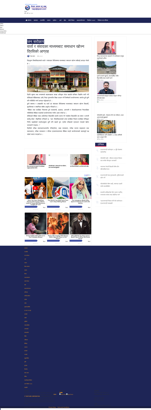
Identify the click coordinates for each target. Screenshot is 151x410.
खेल (65, 20)
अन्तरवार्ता (26, 328)
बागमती (25, 350)
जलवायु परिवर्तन (3, 31)
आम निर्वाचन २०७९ (28, 383)
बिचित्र (25, 343)
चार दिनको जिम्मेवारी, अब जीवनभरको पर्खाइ (79, 166)
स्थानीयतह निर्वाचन (28, 380)
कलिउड (26, 292)
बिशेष (25, 336)
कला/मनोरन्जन (81, 20)
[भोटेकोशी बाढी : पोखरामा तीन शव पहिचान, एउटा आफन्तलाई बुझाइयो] (58, 155)
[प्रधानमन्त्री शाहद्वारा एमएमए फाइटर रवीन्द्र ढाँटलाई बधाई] (106, 93)
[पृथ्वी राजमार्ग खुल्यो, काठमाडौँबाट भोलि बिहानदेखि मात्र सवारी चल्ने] (106, 73)
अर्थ (60, 20)
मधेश (25, 303)
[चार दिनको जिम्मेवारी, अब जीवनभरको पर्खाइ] (79, 164)
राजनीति (42, 20)
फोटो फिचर (71, 20)
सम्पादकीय (26, 332)
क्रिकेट (26, 369)
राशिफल (1, 25)
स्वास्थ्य (25, 347)
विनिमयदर (2, 29)
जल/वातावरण (27, 277)
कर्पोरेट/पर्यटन (27, 295)
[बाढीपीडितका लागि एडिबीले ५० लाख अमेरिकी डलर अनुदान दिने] (106, 132)
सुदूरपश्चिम (26, 358)
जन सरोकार (35, 41)
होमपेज (29, 20)
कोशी (25, 317)
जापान (48, 20)
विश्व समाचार (27, 266)
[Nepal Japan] (36, 6)
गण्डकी (25, 354)
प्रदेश (54, 20)
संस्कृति (25, 387)
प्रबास (25, 270)
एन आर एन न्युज (27, 310)
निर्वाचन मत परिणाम (103, 20)
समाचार (36, 20)
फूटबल (25, 365)
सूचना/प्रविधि (27, 306)
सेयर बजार (26, 372)
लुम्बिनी (25, 321)
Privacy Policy (52, 407)
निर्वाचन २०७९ (91, 20)
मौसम (1, 27)
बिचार (25, 273)
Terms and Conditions (63, 407)
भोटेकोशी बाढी (3, 33)
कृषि (25, 361)
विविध (25, 376)
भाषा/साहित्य (26, 325)
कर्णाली (25, 314)
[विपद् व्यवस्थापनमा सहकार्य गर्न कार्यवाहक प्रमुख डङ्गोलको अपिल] (36, 164)
